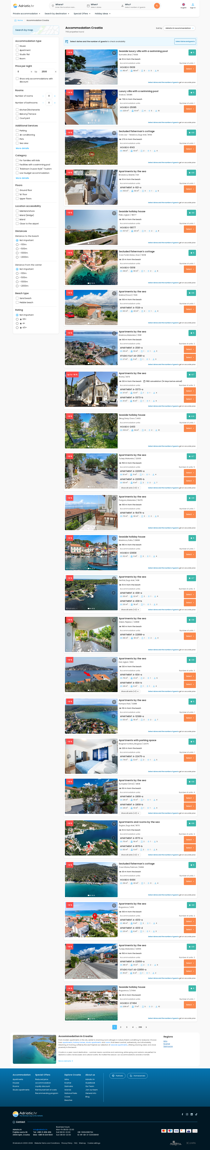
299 (140, 1027)
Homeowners (139, 1075)
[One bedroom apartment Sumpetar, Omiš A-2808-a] (91, 796)
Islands (68, 1090)
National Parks (71, 1093)
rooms (108, 1042)
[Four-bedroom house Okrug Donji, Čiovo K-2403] (91, 430)
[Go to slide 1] (88, 82)
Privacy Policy (66, 1143)
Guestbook (90, 1083)
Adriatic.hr (90, 1079)
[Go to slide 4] (94, 486)
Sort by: (159, 28)
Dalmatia (69, 1086)
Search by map (24, 30)
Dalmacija (168, 1046)
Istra (165, 1041)
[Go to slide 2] (90, 82)
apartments (67, 1042)
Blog (87, 1096)
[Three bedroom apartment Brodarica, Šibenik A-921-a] (91, 187)
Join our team (91, 1090)
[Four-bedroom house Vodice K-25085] (91, 107)
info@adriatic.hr (40, 1129)
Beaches (68, 1100)
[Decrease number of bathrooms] (43, 96)
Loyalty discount (42, 1086)
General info (90, 1093)
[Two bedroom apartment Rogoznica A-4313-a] (91, 919)
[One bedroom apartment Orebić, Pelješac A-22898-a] (91, 634)
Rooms (16, 1086)
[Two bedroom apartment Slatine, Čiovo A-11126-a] (91, 307)
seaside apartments (119, 1045)
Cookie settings (93, 1143)
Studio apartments (21, 1090)
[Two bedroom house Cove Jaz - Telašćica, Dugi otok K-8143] (91, 147)
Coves (67, 1096)
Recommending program (46, 1093)
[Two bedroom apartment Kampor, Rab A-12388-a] (91, 716)
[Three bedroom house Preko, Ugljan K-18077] (91, 227)
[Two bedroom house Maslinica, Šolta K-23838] (91, 552)
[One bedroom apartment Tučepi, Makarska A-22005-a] (91, 470)
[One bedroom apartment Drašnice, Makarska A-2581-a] (91, 347)
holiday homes (79, 1042)
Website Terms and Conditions (47, 1143)
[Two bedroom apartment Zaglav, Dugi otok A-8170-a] (91, 837)
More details (22, 148)
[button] (65, 6)
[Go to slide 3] (92, 363)
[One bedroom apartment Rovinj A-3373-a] (91, 389)
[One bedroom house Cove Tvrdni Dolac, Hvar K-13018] (91, 267)
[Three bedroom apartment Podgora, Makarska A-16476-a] (91, 512)
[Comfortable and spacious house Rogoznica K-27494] (91, 1003)
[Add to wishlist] (114, 53)
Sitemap (82, 1143)
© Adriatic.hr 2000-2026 (23, 1143)
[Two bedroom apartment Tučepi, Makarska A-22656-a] (91, 961)
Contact (20, 1121)
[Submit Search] (157, 6)
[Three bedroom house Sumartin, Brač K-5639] (91, 67)
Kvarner (167, 1044)
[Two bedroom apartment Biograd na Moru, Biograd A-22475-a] (91, 756)
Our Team (89, 1086)
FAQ (75, 1143)
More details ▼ (65, 1061)
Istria (67, 1079)
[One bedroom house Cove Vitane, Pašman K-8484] (91, 879)
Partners (119, 1075)
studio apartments (93, 1042)
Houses (16, 1083)
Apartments (18, 1079)
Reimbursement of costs (46, 1090)
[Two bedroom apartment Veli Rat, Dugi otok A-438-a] (91, 592)
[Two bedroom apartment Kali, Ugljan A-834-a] (91, 674)
